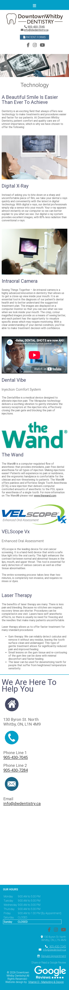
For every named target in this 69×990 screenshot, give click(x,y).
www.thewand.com (45, 495)
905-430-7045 (36, 26)
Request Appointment (53, 956)
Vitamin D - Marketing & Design (46, 982)
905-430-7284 (15, 770)
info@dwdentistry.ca (36, 30)
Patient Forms (35, 37)
